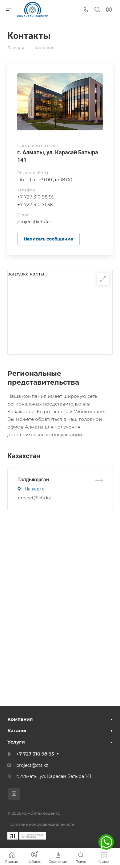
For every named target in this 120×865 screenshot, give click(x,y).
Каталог (17, 730)
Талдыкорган (33, 479)
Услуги (16, 742)
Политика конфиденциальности (41, 824)
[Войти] (109, 10)
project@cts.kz (34, 498)
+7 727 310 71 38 (35, 204)
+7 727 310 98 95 (35, 197)
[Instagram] (14, 794)
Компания (20, 719)
